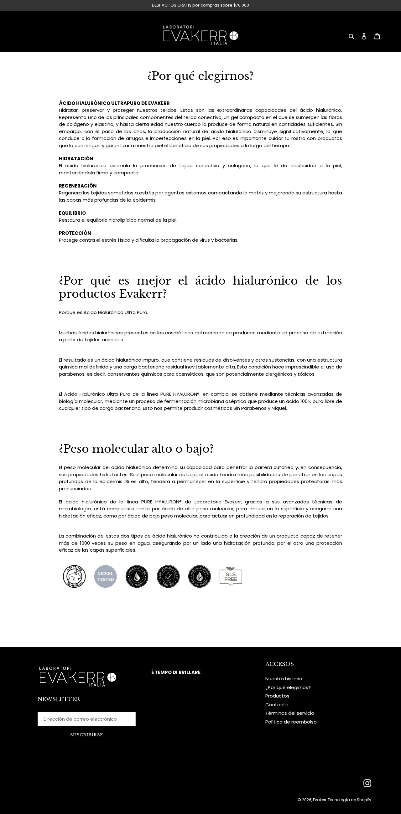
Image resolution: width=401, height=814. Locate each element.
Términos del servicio (289, 713)
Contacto (277, 704)
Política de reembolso (291, 722)
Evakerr (319, 799)
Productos (277, 696)
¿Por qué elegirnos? (288, 687)
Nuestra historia (283, 678)
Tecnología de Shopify (349, 799)
